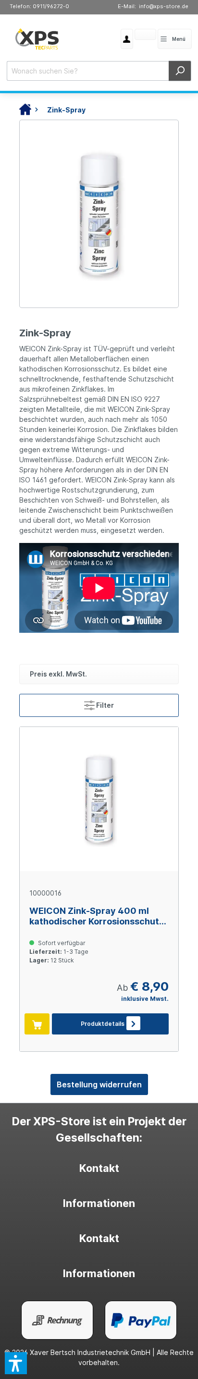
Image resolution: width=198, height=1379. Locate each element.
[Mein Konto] (127, 39)
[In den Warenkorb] (37, 1023)
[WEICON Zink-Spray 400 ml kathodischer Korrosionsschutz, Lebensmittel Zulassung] (99, 799)
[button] (16, 1363)
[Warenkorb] (134, 35)
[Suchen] (180, 71)
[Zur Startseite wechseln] (37, 38)
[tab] (98, 1168)
